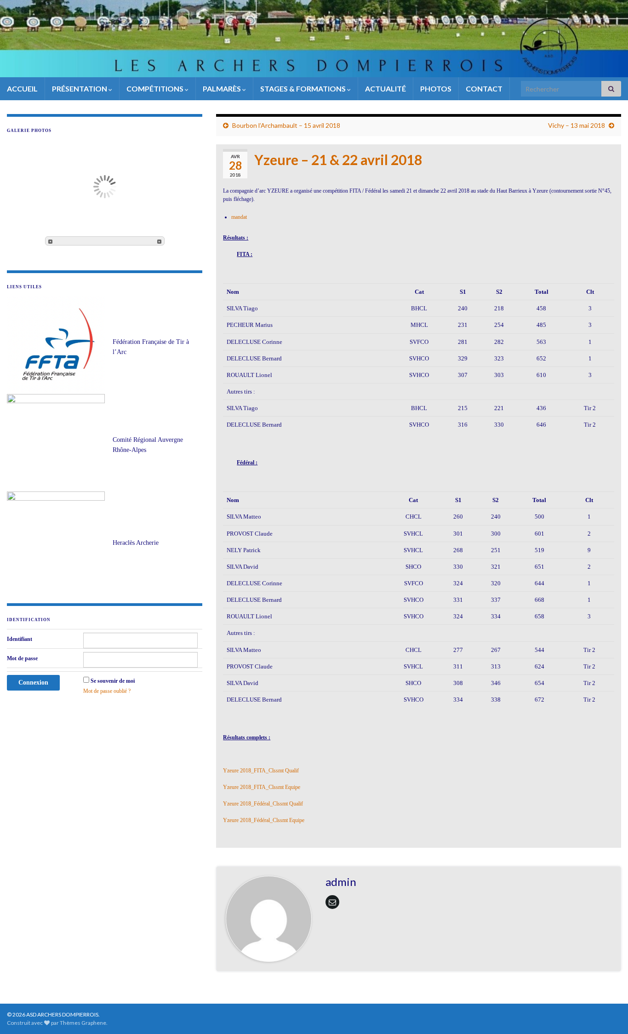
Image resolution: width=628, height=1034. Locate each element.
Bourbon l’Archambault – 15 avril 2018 (286, 125)
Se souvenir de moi (113, 681)
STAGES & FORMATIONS (303, 88)
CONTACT (484, 88)
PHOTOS (435, 88)
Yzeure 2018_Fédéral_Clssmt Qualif (263, 803)
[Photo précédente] (50, 241)
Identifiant (19, 639)
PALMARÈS (222, 88)
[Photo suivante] (159, 241)
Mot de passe (22, 658)
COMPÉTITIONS (155, 88)
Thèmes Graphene (83, 1022)
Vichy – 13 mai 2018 (576, 125)
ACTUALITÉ (385, 88)
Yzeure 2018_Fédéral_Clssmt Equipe (263, 820)
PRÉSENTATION (80, 88)
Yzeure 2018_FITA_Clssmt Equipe (261, 787)
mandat (239, 217)
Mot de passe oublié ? (107, 691)
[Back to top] (607, 1013)
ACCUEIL (22, 88)
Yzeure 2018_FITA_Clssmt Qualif (261, 770)
